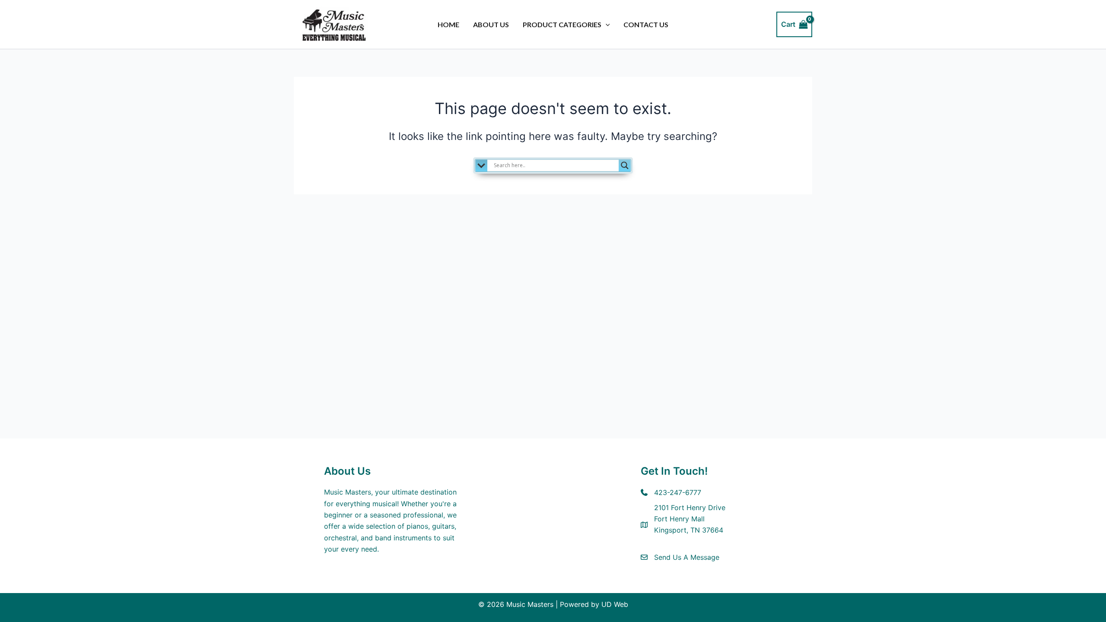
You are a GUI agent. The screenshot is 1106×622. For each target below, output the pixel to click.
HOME (448, 24)
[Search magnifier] (625, 165)
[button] (605, 24)
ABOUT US (491, 24)
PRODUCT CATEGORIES (562, 24)
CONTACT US (645, 24)
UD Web (614, 604)
